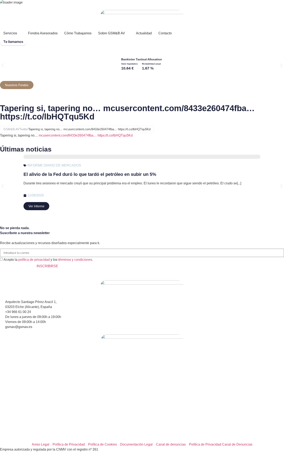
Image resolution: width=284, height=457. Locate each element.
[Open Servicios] (19, 33)
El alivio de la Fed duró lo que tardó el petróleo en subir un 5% (89, 174)
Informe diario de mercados (54, 165)
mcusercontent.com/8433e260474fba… (68, 135)
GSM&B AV (11, 129)
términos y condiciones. (75, 259)
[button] (2, 65)
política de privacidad (34, 259)
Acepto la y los (48, 259)
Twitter (23, 129)
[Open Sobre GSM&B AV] (127, 33)
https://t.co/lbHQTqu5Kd (115, 135)
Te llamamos (13, 42)
